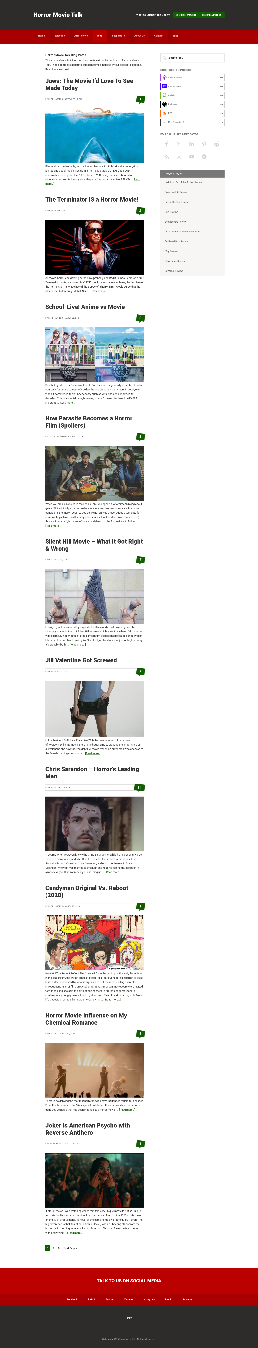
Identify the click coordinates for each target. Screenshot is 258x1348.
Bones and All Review (176, 192)
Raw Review (171, 212)
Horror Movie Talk (57, 14)
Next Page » (70, 1249)
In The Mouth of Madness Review (182, 231)
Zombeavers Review (175, 221)
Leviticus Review (174, 271)
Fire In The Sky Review (177, 202)
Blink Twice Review (175, 261)
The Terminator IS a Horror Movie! (91, 199)
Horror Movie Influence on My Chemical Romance (86, 1019)
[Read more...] (100, 291)
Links (129, 1318)
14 (139, 787)
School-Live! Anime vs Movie (85, 306)
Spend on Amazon (186, 15)
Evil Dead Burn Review (176, 241)
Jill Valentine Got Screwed (81, 660)
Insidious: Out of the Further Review (183, 182)
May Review (171, 251)
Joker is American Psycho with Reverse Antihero (87, 1129)
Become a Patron (212, 15)
